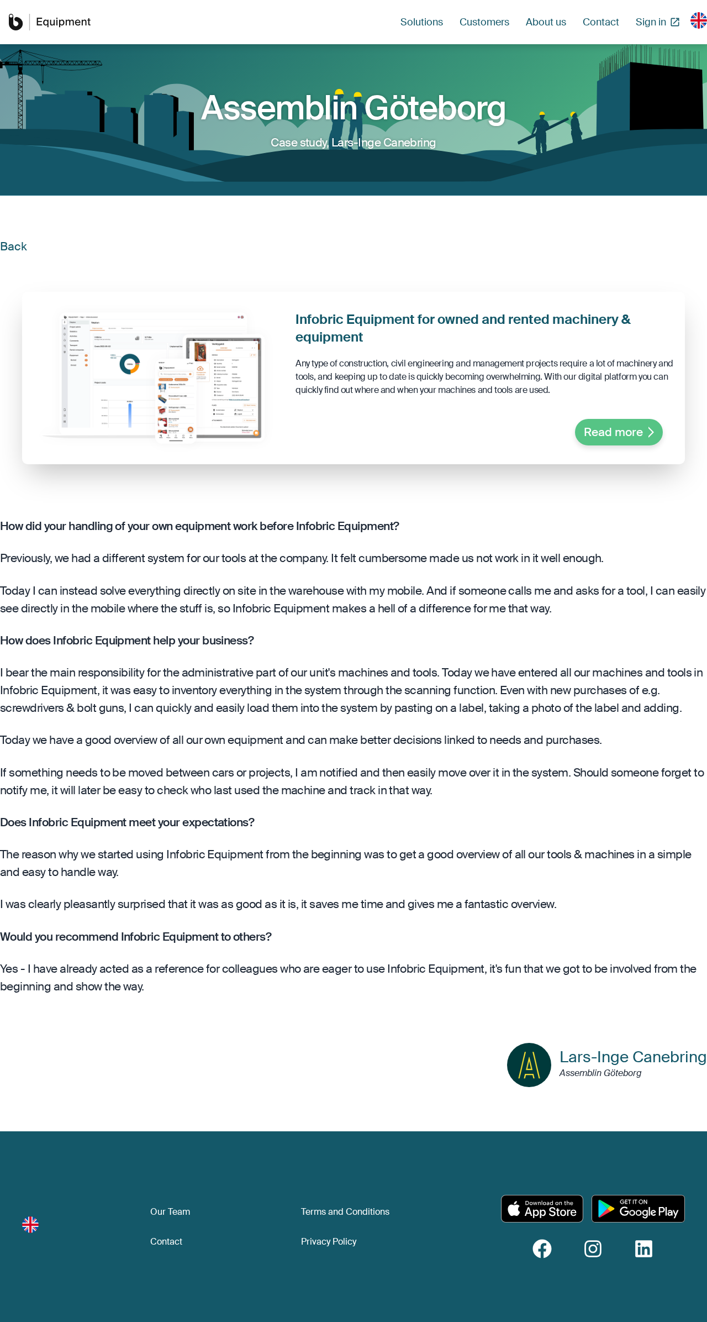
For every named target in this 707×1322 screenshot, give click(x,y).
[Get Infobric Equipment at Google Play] (638, 1209)
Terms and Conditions (345, 1212)
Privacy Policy (328, 1241)
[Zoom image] (153, 378)
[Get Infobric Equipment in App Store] (542, 1209)
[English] (698, 20)
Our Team (170, 1212)
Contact (166, 1241)
